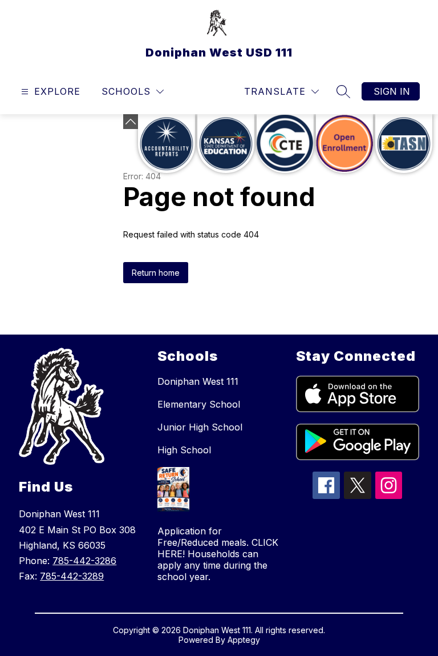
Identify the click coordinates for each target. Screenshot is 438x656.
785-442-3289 (72, 576)
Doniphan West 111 (197, 381)
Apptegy (244, 640)
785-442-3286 (84, 560)
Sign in (392, 91)
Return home (156, 272)
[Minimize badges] (130, 121)
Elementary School (198, 404)
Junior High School (199, 427)
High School (184, 450)
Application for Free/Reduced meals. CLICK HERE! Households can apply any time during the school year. (217, 553)
